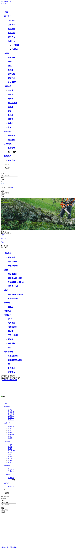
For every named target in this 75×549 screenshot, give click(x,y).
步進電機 (11, 343)
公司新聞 (15, 45)
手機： (3, 508)
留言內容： (5, 502)
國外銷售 (11, 140)
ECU (10, 319)
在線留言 (11, 160)
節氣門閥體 (12, 262)
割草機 (10, 107)
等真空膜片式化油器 (16, 294)
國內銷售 (11, 136)
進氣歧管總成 (13, 266)
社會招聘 (11, 148)
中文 (11, 187)
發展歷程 (11, 25)
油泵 (10, 347)
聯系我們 (8, 156)
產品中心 (8, 53)
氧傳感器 (11, 323)
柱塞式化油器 (13, 298)
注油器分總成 (13, 356)
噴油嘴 (10, 331)
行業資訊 (15, 49)
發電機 (10, 94)
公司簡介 (11, 20)
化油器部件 (12, 82)
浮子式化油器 (13, 286)
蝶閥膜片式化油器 (15, 278)
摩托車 (10, 90)
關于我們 (8, 16)
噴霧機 (10, 123)
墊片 (10, 364)
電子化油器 (12, 274)
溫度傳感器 (12, 327)
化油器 (10, 307)
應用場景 (8, 86)
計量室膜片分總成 (15, 360)
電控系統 (11, 74)
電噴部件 (11, 78)
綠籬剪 (10, 119)
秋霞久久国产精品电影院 (9, 547)
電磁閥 (10, 339)
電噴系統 (11, 57)
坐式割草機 (12, 103)
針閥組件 (11, 368)
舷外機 (10, 70)
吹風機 (10, 115)
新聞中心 (11, 41)
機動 (10, 66)
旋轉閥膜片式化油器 (16, 282)
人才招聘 (8, 144)
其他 (10, 127)
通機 (10, 62)
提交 (2, 512)
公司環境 (11, 29)
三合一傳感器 (13, 335)
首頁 (6, 12)
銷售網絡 (8, 131)
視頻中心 (11, 37)
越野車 (10, 99)
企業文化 (11, 33)
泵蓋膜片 (11, 372)
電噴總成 (11, 257)
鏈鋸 (10, 111)
